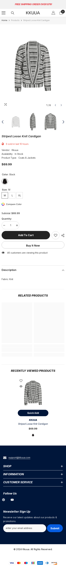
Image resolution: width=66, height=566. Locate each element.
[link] (17, 350)
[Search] (13, 13)
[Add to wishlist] (56, 235)
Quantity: (7, 218)
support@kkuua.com (19, 457)
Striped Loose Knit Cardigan (33, 423)
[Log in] (53, 13)
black (33, 435)
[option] (33, 66)
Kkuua (15, 150)
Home (4, 20)
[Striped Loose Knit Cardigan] (33, 393)
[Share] (62, 235)
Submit (54, 528)
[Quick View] (21, 386)
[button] (55, 105)
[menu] (3, 13)
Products (15, 20)
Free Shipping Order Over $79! (33, 4)
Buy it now (33, 245)
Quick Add (33, 413)
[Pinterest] (3, 499)
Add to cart (26, 235)
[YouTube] (12, 499)
